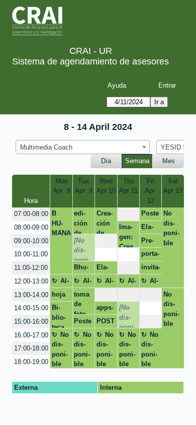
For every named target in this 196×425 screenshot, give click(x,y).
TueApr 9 (83, 186)
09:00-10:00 (31, 241)
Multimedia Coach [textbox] (46, 147)
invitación (150, 268)
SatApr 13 (172, 186)
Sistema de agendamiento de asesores (90, 61)
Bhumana (82, 268)
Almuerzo (60, 282)
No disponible (171, 228)
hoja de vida (58, 296)
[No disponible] (82, 249)
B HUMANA (61, 223)
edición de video (82, 221)
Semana (137, 161)
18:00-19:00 (31, 362)
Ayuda (117, 85)
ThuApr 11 (128, 186)
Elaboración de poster (149, 228)
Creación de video (105, 221)
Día (106, 161)
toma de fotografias (81, 303)
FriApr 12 (151, 190)
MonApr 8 (61, 186)
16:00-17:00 (31, 335)
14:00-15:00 (31, 308)
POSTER (105, 322)
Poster (150, 215)
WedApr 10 (106, 186)
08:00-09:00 (31, 227)
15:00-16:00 (31, 321)
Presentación (150, 242)
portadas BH (150, 255)
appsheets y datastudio (105, 309)
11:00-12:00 (31, 267)
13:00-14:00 (31, 295)
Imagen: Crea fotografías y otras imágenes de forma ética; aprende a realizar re (128, 235)
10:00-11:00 (31, 254)
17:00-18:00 (31, 348)
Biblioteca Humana (60, 316)
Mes (168, 161)
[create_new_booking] (128, 214)
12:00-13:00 (31, 281)
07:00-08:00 (31, 214)
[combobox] (83, 147)
